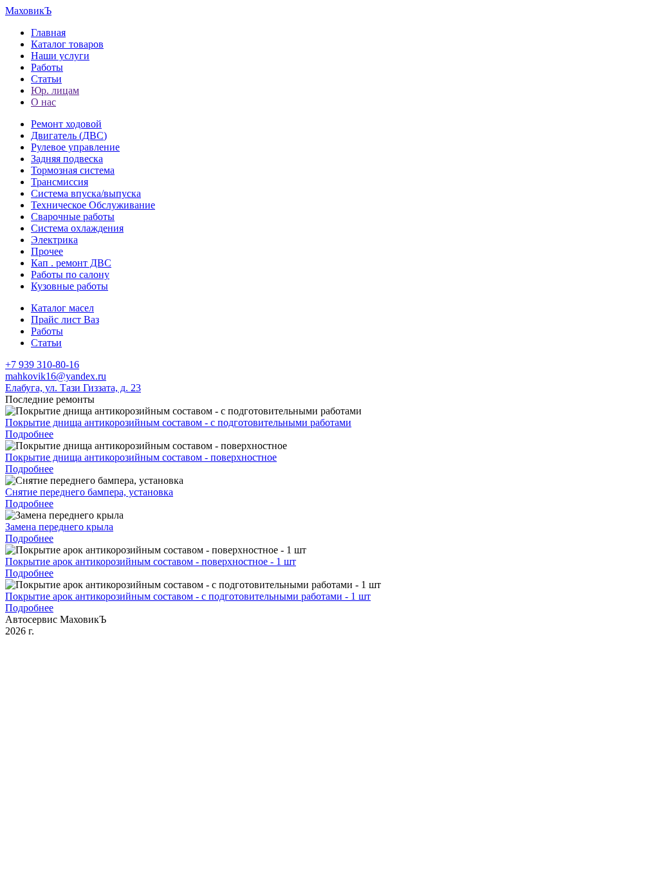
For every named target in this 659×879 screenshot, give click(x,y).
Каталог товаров (67, 44)
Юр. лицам (55, 90)
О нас (43, 102)
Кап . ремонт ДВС (71, 262)
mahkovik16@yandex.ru (55, 376)
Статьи (46, 78)
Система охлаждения (77, 228)
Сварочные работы (73, 216)
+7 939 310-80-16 (42, 364)
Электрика (54, 239)
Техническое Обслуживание (93, 204)
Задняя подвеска (67, 158)
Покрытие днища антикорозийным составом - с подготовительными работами (178, 422)
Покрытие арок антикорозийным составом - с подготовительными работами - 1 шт (188, 596)
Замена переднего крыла (59, 526)
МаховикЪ (28, 10)
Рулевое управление (75, 147)
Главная (48, 32)
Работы (47, 67)
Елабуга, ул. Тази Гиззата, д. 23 (73, 387)
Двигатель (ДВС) (69, 135)
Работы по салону (70, 274)
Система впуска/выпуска (86, 193)
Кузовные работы (69, 286)
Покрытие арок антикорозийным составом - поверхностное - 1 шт (150, 561)
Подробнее (29, 434)
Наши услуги (60, 55)
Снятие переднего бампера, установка (89, 491)
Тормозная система (73, 170)
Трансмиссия (59, 181)
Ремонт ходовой (66, 123)
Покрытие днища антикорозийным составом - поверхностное (141, 457)
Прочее (47, 251)
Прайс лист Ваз (65, 319)
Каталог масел (62, 307)
